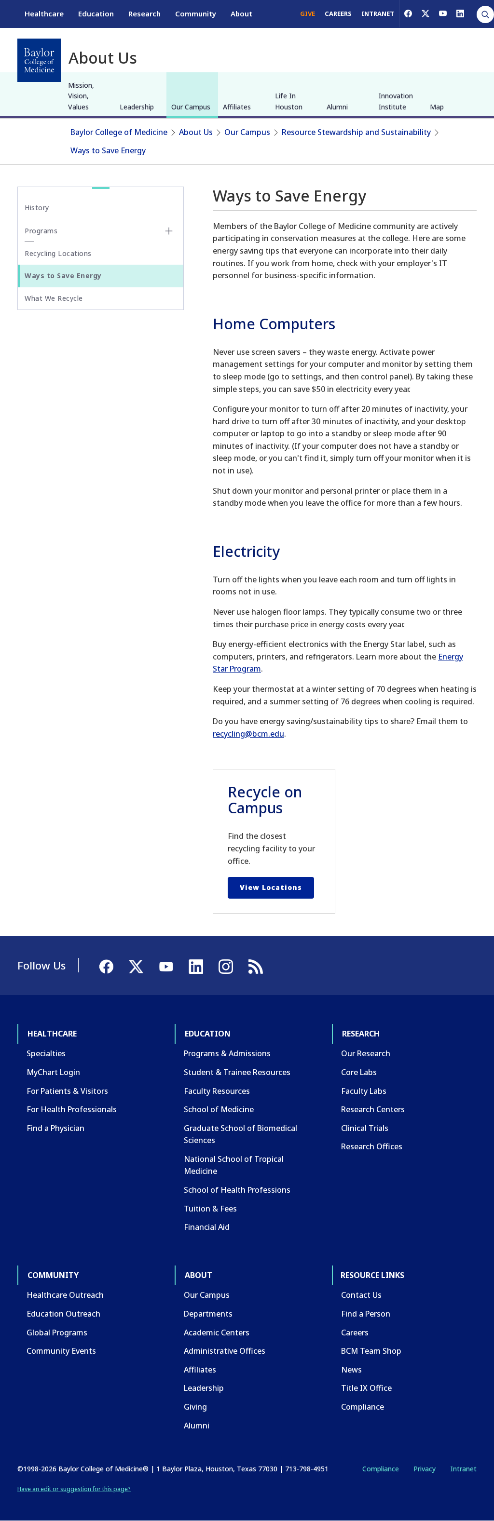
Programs (41, 230)
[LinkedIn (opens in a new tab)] (460, 13)
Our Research (365, 1053)
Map (437, 106)
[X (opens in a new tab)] (425, 13)
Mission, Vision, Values (81, 96)
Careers (355, 1332)
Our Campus (190, 106)
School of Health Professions (237, 1189)
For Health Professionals (72, 1109)
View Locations (271, 887)
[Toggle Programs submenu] (168, 230)
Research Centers (373, 1109)
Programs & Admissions (227, 1053)
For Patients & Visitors (67, 1091)
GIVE (307, 13)
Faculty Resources (217, 1091)
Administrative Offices (224, 1351)
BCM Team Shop (371, 1351)
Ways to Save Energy (108, 150)
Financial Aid (207, 1227)
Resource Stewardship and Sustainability (356, 132)
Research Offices (371, 1146)
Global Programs (57, 1332)
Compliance (362, 1406)
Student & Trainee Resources (237, 1072)
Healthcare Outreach (65, 1295)
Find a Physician (55, 1128)
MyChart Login (53, 1072)
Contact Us (361, 1295)
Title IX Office (366, 1388)
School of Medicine (219, 1109)
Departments (208, 1313)
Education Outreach (63, 1313)
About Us (196, 132)
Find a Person (365, 1313)
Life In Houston (288, 101)
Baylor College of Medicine (118, 132)
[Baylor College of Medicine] (39, 60)
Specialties (46, 1053)
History (37, 207)
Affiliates (237, 106)
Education (96, 13)
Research (144, 13)
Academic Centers (216, 1332)
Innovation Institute (395, 101)
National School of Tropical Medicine (234, 1165)
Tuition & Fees (210, 1208)
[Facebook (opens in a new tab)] (408, 13)
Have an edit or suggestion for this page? (74, 1489)
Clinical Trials (364, 1128)
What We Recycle (54, 298)
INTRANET (377, 13)
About (241, 13)
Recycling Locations (58, 253)
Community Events (61, 1351)
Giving (195, 1406)
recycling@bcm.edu (248, 733)
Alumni (337, 106)
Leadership (137, 106)
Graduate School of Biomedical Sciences (240, 1134)
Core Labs (359, 1072)
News (351, 1369)
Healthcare (44, 13)
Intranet (463, 1468)
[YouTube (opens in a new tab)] (443, 13)
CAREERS (338, 13)
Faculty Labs (363, 1091)
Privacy (424, 1468)
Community (195, 13)
